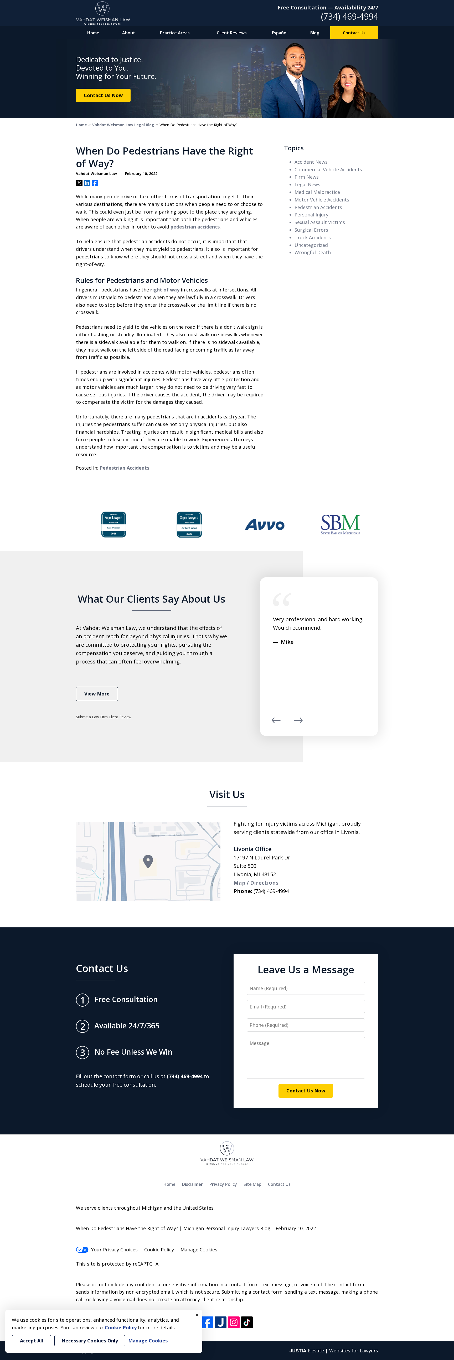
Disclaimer (192, 1184)
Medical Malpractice (317, 192)
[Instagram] (234, 1322)
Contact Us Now (103, 95)
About (128, 33)
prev (276, 722)
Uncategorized (311, 245)
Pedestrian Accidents (124, 468)
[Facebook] (207, 1322)
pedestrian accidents (195, 227)
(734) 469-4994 (349, 16)
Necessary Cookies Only (89, 1340)
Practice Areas (175, 33)
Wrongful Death (313, 252)
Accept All (31, 1340)
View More (97, 693)
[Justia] (220, 1322)
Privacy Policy (223, 1184)
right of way (164, 289)
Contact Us (354, 33)
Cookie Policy (159, 1249)
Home (93, 33)
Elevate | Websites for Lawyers (334, 1350)
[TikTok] (247, 1322)
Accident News (311, 162)
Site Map (252, 1184)
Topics (294, 148)
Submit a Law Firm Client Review (103, 716)
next (298, 722)
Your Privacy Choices (114, 1249)
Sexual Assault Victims (320, 222)
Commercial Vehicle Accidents (328, 169)
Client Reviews (232, 33)
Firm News (307, 177)
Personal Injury (311, 214)
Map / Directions (256, 882)
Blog (314, 33)
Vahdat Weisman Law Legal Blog (123, 124)
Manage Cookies (198, 1249)
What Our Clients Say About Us (151, 598)
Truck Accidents (313, 237)
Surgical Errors (311, 230)
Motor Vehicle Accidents (322, 199)
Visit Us (227, 794)
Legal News (307, 184)
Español (279, 33)
